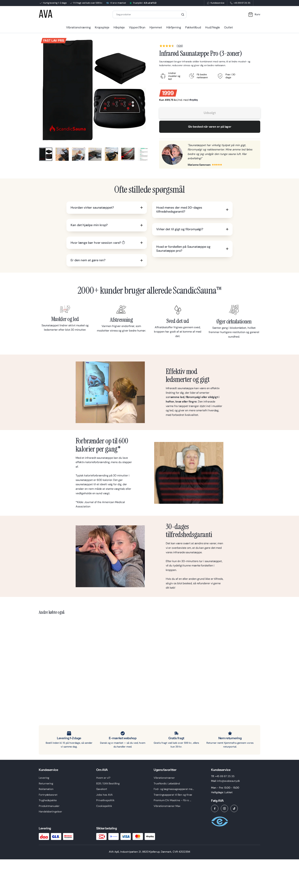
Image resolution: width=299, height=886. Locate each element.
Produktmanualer (49, 806)
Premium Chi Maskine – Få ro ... (172, 800)
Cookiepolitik (104, 806)
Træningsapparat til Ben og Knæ (173, 794)
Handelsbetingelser (50, 811)
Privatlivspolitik (105, 800)
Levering (44, 778)
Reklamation (46, 789)
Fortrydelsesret (48, 794)
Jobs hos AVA (104, 794)
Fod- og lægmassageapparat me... (174, 789)
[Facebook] (214, 808)
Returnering (46, 783)
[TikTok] (234, 808)
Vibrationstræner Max (167, 806)
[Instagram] (224, 808)
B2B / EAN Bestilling (108, 783)
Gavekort (101, 789)
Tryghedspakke (48, 800)
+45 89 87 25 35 (224, 776)
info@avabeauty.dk (228, 781)
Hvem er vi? (103, 778)
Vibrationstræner (164, 778)
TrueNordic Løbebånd (167, 783)
